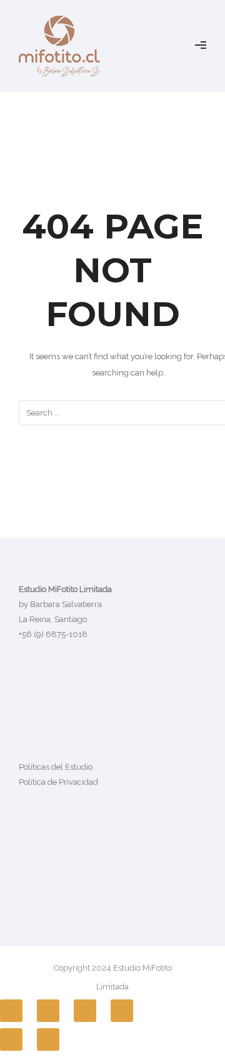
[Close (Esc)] (11, 1010)
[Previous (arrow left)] (11, 1039)
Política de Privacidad (58, 782)
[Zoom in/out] (122, 1010)
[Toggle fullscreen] (85, 1010)
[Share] (48, 1010)
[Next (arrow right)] (48, 1039)
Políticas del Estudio (55, 767)
